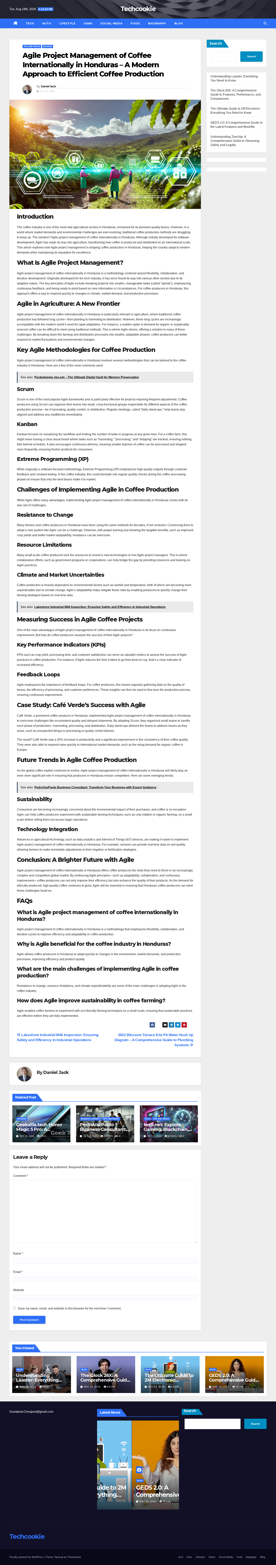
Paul (43, 1136)
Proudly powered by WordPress (26, 1557)
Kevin (111, 1387)
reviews (47, 46)
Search (216, 43)
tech (30, 23)
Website (18, 1290)
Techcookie (138, 9)
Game (88, 23)
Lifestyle (67, 23)
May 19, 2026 (28, 1387)
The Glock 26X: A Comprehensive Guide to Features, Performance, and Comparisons (235, 94)
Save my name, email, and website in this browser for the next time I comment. (69, 1308)
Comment (20, 1175)
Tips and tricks (32, 46)
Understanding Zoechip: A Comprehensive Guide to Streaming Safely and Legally (234, 141)
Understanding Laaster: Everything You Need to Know (37, 1380)
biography (157, 23)
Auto (46, 23)
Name (18, 1253)
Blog (178, 23)
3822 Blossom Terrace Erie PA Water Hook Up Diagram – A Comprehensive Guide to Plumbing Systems (154, 1040)
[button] (265, 23)
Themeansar (74, 1557)
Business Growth (90, 1119)
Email (18, 1271)
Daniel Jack (48, 86)
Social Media (111, 23)
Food (135, 23)
